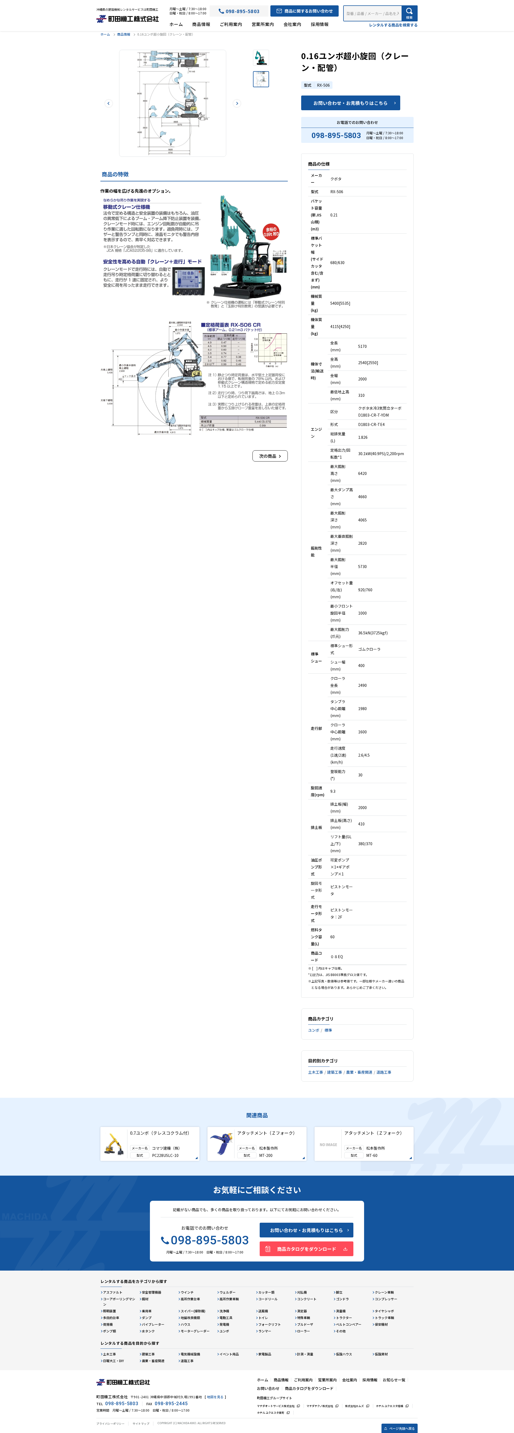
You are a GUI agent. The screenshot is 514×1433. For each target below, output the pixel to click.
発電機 (224, 1324)
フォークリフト (269, 1324)
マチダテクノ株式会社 (320, 1406)
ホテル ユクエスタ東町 (270, 1413)
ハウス (185, 1324)
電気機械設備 (190, 1354)
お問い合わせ (268, 1388)
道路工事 (383, 1072)
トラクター (344, 1317)
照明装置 (109, 1311)
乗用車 (147, 1311)
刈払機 (302, 1292)
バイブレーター (153, 1324)
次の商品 (267, 456)
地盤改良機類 (190, 1317)
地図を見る (215, 1396)
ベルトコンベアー (348, 1324)
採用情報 (320, 24)
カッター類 (266, 1292)
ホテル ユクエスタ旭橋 (389, 1406)
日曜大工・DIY (113, 1360)
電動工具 (226, 1317)
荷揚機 (108, 1324)
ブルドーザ (305, 1324)
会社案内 (292, 24)
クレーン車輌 (384, 1292)
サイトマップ (141, 1423)
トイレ (263, 1317)
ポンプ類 (109, 1331)
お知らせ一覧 (394, 1379)
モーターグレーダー (195, 1331)
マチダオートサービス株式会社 (275, 1406)
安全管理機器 (151, 1292)
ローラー (303, 1331)
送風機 (263, 1311)
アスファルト (112, 1292)
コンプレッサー (386, 1299)
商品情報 (201, 24)
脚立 (339, 1292)
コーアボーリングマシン (119, 1301)
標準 (328, 1030)
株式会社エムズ (354, 1406)
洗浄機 (224, 1311)
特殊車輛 (303, 1317)
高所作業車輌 (229, 1299)
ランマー (264, 1331)
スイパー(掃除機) (193, 1311)
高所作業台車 (190, 1299)
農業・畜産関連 (359, 1072)
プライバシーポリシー (110, 1423)
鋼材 (145, 1299)
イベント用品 (229, 1354)
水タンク (148, 1331)
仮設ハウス (344, 1354)
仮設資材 (381, 1354)
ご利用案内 (231, 24)
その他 (341, 1331)
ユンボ (313, 1030)
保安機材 (381, 1324)
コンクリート (306, 1299)
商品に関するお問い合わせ (309, 11)
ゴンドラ (342, 1299)
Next (236, 103)
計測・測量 (305, 1354)
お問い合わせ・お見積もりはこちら (350, 103)
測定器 (302, 1311)
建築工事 (334, 1072)
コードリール (268, 1299)
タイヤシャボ (384, 1311)
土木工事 (315, 1072)
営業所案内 (263, 24)
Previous (108, 103)
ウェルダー (228, 1292)
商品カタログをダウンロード (306, 1248)
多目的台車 (111, 1317)
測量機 (341, 1311)
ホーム (176, 24)
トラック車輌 (384, 1317)
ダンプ (147, 1317)
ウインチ (187, 1292)
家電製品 (264, 1354)
